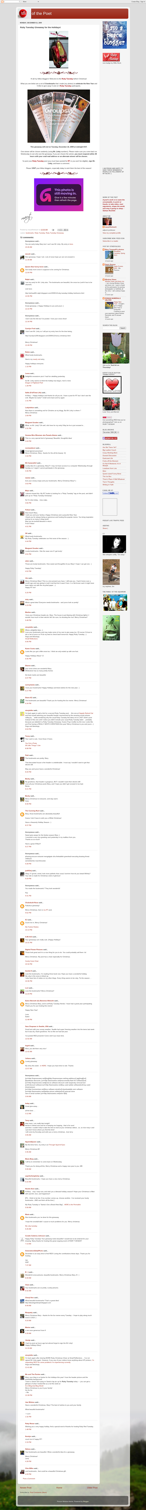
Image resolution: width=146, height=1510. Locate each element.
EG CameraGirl (30, 463)
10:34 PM (28, 964)
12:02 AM (28, 1039)
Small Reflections (31, 639)
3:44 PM (28, 456)
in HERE (43, 1066)
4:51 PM (28, 554)
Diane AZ (28, 697)
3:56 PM (28, 503)
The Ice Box (107, 476)
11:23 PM (28, 994)
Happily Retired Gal (86, 713)
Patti (27, 755)
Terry (27, 1120)
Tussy (27, 736)
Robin (27, 352)
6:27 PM (28, 691)
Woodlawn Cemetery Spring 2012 (119, 253)
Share (105, 528)
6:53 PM (28, 729)
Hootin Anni (29, 1189)
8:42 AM (28, 1291)
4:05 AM (28, 1135)
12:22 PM (28, 309)
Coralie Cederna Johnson (35, 1236)
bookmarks (30, 233)
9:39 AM (28, 1333)
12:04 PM (28, 272)
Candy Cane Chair (32, 961)
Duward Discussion (109, 455)
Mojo (27, 490)
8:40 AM (28, 1278)
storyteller (29, 627)
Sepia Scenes (110, 264)
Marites (28, 612)
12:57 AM (28, 1068)
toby (27, 599)
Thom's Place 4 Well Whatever (114, 479)
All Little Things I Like (32, 745)
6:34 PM (28, 703)
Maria (27, 1214)
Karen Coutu (30, 648)
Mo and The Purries (32, 1374)
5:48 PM (28, 620)
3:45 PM (28, 471)
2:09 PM (28, 415)
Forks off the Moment (110, 461)
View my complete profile (112, 233)
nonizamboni (30, 448)
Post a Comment (29, 1479)
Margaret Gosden (32, 422)
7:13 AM (28, 1244)
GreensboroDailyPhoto (34, 1251)
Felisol (28, 510)
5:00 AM (28, 1169)
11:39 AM (28, 260)
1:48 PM (28, 1429)
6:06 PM (28, 641)
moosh (28, 254)
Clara (27, 1285)
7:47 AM (28, 1265)
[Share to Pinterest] (67, 230)
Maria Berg (29, 1159)
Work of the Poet (36, 13)
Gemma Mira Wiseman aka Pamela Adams (41, 435)
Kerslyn (28, 1436)
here (71, 244)
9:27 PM (28, 847)
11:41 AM (28, 1367)
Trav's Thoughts (108, 482)
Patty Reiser (30, 1423)
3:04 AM (28, 1096)
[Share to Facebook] (65, 230)
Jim (26, 578)
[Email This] (58, 230)
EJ (26, 920)
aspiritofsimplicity (32, 1176)
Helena (28, 1449)
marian (27, 478)
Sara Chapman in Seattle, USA (36, 1026)
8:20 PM (28, 772)
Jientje (27, 1340)
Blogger (86, 1501)
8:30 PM (28, 804)
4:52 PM (28, 571)
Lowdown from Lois (110, 468)
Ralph (27, 279)
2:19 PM (28, 1442)
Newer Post (25, 1487)
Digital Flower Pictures (34, 949)
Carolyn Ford (30, 328)
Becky (27, 779)
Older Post (92, 1487)
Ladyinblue (29, 407)
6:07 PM (28, 678)
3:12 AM (28, 1113)
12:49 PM (28, 345)
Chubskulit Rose (31, 902)
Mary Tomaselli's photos (114, 249)
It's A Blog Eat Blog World (34, 1386)
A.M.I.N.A (28, 937)
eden (27, 561)
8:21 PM (28, 789)
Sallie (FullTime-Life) (33, 392)
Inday (27, 1103)
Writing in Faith (108, 485)
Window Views (110, 279)
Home (59, 1487)
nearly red (36, 359)
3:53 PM (28, 484)
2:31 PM (28, 428)
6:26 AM (28, 1229)
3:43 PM (28, 441)
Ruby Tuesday (40, 233)
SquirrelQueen (30, 1142)
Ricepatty (29, 1312)
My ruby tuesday (31, 1226)
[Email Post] (53, 230)
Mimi (104, 471)
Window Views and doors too (114, 281)
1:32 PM (28, 1417)
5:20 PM (28, 592)
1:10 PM (28, 366)
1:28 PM (28, 386)
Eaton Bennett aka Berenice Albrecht (39, 1001)
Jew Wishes (29, 1402)
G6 (26, 533)
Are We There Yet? (109, 447)
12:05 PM (28, 296)
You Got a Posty (31, 743)
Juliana (28, 1058)
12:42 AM (28, 1051)
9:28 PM (28, 864)
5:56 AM (28, 1207)
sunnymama (30, 685)
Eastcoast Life (108, 458)
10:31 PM (28, 942)
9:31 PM (28, 896)
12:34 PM (28, 321)
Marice (27, 1327)
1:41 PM (28, 401)
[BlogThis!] (61, 230)
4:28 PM (28, 1461)
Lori (26, 988)
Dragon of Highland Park (34, 383)
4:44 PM (28, 541)
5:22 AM (28, 1182)
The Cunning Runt (32, 811)
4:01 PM (28, 526)
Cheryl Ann (29, 1297)
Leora (27, 373)
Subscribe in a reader (110, 241)
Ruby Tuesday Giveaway (55, 233)
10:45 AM (28, 247)
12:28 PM (28, 1395)
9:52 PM (28, 913)
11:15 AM (28, 1348)
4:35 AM (28, 1152)
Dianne (28, 665)
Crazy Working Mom (110, 453)
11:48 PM (28, 1019)
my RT (45, 910)
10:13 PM (28, 930)
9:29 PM (28, 879)
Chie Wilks (29, 1468)
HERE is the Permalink (72, 1204)
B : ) (26, 1272)
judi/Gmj (28, 871)
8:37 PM (28, 825)
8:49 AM (28, 1305)
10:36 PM (28, 981)
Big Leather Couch (109, 450)
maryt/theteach (111, 227)
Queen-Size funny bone (34, 267)
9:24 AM (28, 1320)
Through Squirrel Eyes (57, 1145)
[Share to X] (63, 230)
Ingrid (27, 1045)
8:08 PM (28, 748)
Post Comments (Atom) (38, 1492)
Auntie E (28, 971)
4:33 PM (28, 1474)
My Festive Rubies (32, 927)
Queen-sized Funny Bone (112, 474)
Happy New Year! (117, 303)
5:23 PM (28, 605)
